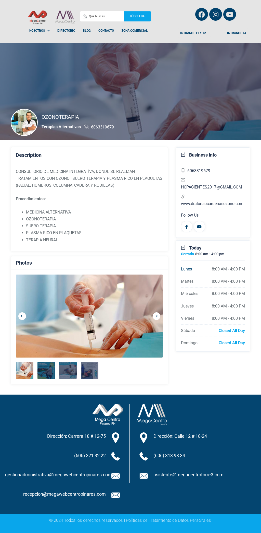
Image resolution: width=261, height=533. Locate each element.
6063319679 (102, 127)
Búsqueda (137, 16)
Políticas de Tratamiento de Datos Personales (168, 520)
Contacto (106, 30)
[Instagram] (215, 14)
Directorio (66, 30)
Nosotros (37, 30)
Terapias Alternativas (61, 126)
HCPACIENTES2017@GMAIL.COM (211, 187)
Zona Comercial (135, 30)
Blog (87, 30)
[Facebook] (201, 14)
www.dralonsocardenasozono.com (212, 203)
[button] (39, 30)
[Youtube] (229, 14)
